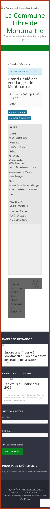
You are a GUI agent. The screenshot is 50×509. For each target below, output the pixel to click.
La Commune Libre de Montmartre (25, 23)
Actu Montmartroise (22, 167)
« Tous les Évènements (19, 64)
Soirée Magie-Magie (35, 283)
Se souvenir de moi (14, 444)
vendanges (16, 176)
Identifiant (6, 417)
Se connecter (13, 451)
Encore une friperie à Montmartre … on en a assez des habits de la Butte (25, 356)
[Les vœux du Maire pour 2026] (25, 379)
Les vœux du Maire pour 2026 (21, 385)
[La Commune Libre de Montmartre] (5, 48)
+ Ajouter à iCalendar (19, 118)
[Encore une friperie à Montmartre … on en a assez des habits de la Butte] (25, 345)
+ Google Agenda (17, 112)
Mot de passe (8, 431)
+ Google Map (18, 219)
